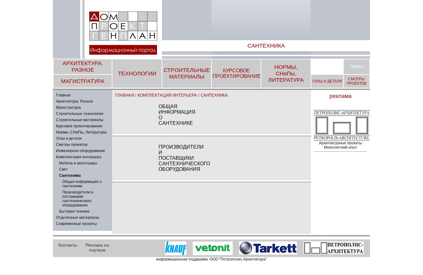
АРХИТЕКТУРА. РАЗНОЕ (83, 66)
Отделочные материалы (77, 217)
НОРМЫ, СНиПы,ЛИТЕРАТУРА (286, 73)
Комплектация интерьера (78, 157)
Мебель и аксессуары (78, 163)
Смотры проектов (71, 144)
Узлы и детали (69, 138)
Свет (63, 169)
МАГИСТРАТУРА (82, 81)
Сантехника (214, 95)
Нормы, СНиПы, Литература (81, 132)
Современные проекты (76, 224)
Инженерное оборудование (80, 151)
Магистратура (68, 107)
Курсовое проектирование (79, 126)
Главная (63, 95)
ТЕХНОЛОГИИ (137, 73)
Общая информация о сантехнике (82, 184)
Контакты (68, 245)
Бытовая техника (74, 211)
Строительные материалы (79, 120)
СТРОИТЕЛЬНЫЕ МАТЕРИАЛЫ (187, 73)
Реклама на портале (97, 247)
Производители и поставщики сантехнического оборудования (77, 198)
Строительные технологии (79, 114)
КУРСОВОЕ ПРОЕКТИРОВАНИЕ (236, 73)
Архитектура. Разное (74, 101)
